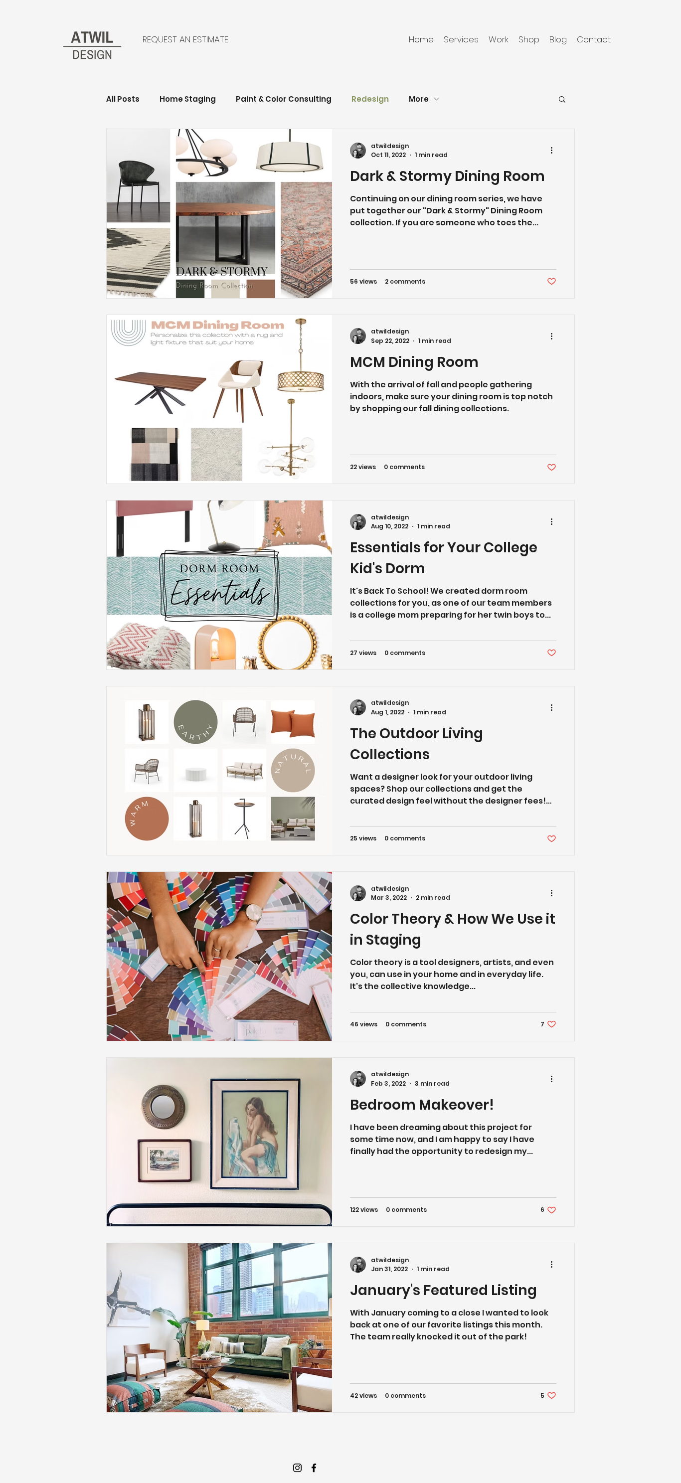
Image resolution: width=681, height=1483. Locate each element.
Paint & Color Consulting (284, 99)
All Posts (123, 99)
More (419, 99)
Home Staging (188, 99)
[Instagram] (297, 1468)
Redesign (370, 99)
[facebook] (314, 1468)
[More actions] (555, 151)
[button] (562, 100)
